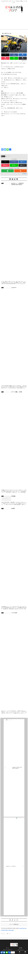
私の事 (20, 947)
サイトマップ (20, 949)
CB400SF (9, 156)
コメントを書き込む (14, 924)
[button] (22, 58)
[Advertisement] (14, 22)
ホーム (7, 947)
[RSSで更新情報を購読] (20, 170)
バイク (3, 156)
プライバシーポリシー (7, 949)
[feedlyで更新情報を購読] (7, 170)
